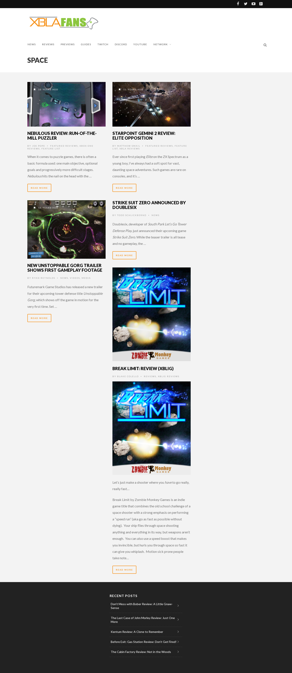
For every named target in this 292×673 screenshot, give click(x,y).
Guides (86, 44)
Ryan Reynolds (43, 278)
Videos (75, 278)
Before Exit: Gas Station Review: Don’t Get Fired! (144, 642)
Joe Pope (38, 146)
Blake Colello (128, 376)
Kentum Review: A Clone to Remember (137, 632)
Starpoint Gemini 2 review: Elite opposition (143, 135)
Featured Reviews (64, 146)
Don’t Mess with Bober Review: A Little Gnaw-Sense (142, 606)
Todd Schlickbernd (131, 215)
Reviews (48, 44)
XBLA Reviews (129, 148)
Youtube (140, 44)
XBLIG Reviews (168, 376)
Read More (39, 188)
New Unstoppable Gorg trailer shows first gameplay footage (64, 268)
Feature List (50, 148)
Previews (68, 44)
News (32, 44)
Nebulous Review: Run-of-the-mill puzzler (62, 135)
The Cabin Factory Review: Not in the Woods (141, 652)
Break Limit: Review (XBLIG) (143, 368)
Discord (121, 44)
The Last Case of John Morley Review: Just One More (143, 619)
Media (86, 278)
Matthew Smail (128, 146)
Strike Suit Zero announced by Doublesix (149, 205)
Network (160, 44)
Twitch (102, 44)
